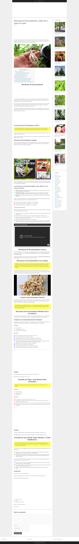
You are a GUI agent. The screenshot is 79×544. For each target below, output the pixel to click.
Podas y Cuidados (57, 205)
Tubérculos (56, 207)
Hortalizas (56, 195)
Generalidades (57, 191)
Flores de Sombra (57, 190)
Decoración (56, 183)
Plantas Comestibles (58, 201)
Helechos (56, 192)
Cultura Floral (57, 182)
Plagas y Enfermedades (58, 197)
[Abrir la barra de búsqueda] (44, 1)
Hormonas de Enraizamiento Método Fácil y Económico (23, 78)
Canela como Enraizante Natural (19, 77)
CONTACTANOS (4, 539)
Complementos (17, 506)
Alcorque (16, 500)
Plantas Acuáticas (57, 200)
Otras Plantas (57, 196)
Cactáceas (56, 178)
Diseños (56, 186)
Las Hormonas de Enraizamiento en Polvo (22, 72)
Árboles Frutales (57, 176)
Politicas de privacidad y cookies (58, 539)
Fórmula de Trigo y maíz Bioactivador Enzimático (22, 80)
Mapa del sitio (29, 539)
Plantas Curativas (57, 202)
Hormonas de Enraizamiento (18, 71)
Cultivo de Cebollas (18, 499)
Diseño (56, 185)
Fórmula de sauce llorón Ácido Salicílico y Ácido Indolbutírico (24, 81)
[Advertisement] (39, 9)
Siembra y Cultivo (57, 206)
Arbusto (56, 177)
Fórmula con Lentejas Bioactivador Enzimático (23, 79)
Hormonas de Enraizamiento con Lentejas (20, 76)
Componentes (57, 181)
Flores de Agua (57, 187)
